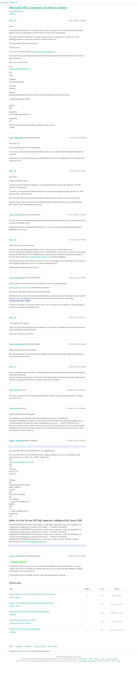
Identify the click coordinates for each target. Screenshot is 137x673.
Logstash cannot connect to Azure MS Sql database (29, 611)
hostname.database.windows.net (44, 52)
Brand (103, 659)
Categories (19, 646)
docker (18, 597)
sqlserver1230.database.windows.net (21, 462)
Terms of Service (40, 646)
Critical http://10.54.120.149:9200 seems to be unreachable (32, 594)
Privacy (97, 659)
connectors (12, 14)
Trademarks (83, 659)
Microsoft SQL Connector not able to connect (38, 7)
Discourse (21, 651)
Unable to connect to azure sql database (24, 629)
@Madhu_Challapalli (19, 562)
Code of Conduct (112, 659)
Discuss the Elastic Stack (9, 2)
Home (11, 646)
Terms (90, 659)
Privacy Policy (53, 646)
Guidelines (28, 646)
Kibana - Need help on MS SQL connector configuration (31, 603)
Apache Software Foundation (87, 661)
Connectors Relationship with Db (22, 620)
